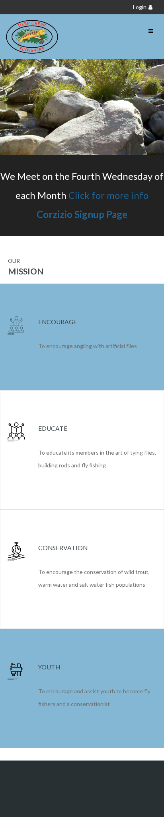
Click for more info (108, 195)
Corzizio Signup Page (82, 214)
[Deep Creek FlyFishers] (32, 37)
